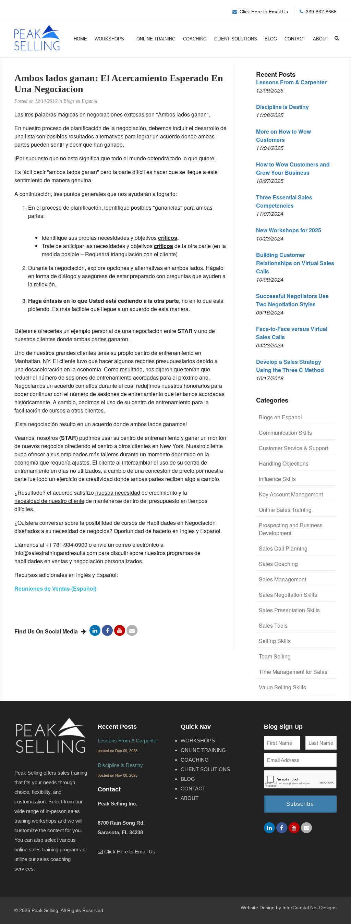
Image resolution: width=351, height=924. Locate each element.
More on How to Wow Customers (283, 135)
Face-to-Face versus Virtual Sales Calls (291, 333)
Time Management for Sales (293, 672)
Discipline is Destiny (282, 107)
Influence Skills (277, 479)
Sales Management (282, 579)
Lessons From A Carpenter (291, 82)
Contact (295, 38)
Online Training (156, 38)
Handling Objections (283, 463)
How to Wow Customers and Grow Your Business (293, 168)
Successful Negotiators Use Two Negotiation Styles (292, 300)
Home (80, 38)
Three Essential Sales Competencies (284, 201)
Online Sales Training (285, 510)
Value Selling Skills (282, 687)
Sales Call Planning (283, 548)
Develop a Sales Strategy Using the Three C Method (290, 366)
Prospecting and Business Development (291, 529)
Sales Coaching (278, 564)
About (320, 38)
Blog (271, 38)
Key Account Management (291, 494)
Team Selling (275, 656)
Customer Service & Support (293, 448)
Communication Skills (285, 432)
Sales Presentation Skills (289, 610)
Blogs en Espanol (280, 417)
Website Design (258, 907)
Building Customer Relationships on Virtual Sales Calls (295, 263)
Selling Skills (275, 641)
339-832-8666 (321, 11)
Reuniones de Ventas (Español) (55, 588)
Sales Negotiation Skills (288, 595)
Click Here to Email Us (264, 11)
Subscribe (300, 804)
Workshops (109, 38)
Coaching (195, 38)
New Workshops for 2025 (288, 230)
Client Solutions (235, 38)
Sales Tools (273, 625)
